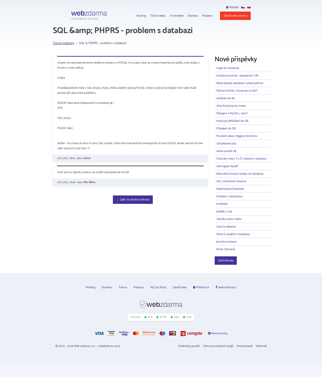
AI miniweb (177, 15)
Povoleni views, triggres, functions (236, 136)
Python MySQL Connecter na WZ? (237, 90)
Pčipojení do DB (226, 128)
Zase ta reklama (226, 226)
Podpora (207, 15)
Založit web (180, 287)
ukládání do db (225, 98)
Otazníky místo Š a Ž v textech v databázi (241, 158)
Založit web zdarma (235, 15)
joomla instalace (226, 241)
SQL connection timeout (231, 181)
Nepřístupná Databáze (230, 188)
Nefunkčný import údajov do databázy (239, 173)
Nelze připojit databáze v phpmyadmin (239, 83)
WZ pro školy (158, 287)
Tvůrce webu (158, 15)
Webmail (261, 346)
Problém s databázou (229, 196)
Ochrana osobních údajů (218, 346)
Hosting (141, 15)
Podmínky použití (189, 346)
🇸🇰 (249, 7)
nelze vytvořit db (226, 151)
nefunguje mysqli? (227, 166)
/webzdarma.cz (226, 287)
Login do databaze (227, 68)
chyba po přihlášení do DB (232, 120)
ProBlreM (222, 204)
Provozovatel (245, 346)
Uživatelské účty (226, 143)
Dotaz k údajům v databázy (233, 234)
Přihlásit (233, 7)
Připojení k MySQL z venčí (232, 113)
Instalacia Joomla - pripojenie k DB (237, 75)
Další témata (226, 260)
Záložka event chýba (228, 219)
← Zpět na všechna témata (132, 199)
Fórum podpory (63, 43)
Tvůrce (123, 287)
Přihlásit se (202, 287)
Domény (193, 15)
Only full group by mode (231, 105)
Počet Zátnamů (225, 249)
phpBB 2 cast (224, 211)
